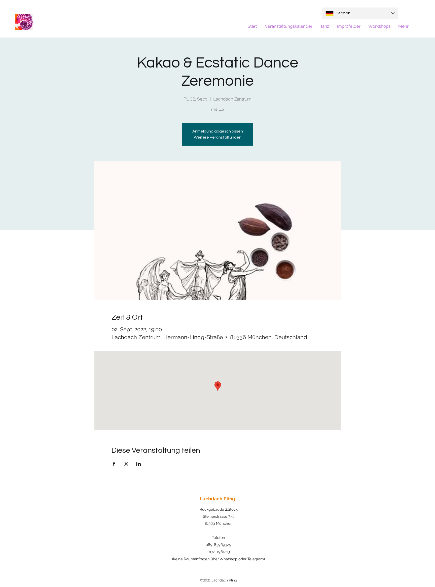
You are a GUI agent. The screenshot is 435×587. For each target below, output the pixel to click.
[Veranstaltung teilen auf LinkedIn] (138, 464)
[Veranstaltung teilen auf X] (126, 464)
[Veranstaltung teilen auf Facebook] (114, 464)
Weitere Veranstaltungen (217, 137)
